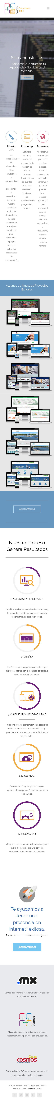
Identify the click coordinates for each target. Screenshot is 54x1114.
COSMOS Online (19, 1089)
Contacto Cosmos (35, 1089)
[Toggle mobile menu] (48, 8)
